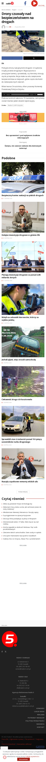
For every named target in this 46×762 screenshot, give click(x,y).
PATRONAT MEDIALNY (36, 718)
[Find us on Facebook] (2, 651)
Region (14, 10)
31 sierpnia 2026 (7, 198)
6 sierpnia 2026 (7, 363)
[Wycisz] (35, 94)
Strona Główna (6, 10)
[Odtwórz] (4, 94)
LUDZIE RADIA (39, 711)
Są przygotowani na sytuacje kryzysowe (17, 515)
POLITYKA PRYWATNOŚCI (35, 721)
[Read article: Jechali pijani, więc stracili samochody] (23, 341)
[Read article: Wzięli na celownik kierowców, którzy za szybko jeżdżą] (23, 299)
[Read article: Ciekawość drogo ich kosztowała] (23, 381)
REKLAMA (40, 715)
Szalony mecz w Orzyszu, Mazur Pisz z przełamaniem (21, 539)
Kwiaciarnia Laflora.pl (24, 744)
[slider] (40, 94)
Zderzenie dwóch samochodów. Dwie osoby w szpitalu (22, 532)
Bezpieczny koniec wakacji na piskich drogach (22, 195)
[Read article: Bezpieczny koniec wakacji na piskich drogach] (23, 177)
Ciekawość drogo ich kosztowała (17, 399)
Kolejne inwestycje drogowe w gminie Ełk (21, 235)
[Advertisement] (23, 562)
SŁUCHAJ (41, 5)
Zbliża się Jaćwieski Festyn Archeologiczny (17, 504)
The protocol (29, 739)
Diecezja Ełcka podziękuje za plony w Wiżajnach (19, 519)
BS (10, 27)
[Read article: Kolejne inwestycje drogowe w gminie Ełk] (23, 217)
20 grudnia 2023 (20, 27)
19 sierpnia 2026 (7, 280)
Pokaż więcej (23, 492)
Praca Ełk (5, 739)
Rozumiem (23, 759)
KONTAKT (40, 727)
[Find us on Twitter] (5, 651)
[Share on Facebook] (12, 58)
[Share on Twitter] (34, 58)
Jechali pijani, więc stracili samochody (19, 359)
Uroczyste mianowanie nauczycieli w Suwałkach (19, 536)
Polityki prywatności (32, 756)
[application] (23, 94)
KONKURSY (40, 708)
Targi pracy (39, 739)
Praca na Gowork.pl (8, 744)
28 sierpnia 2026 (7, 238)
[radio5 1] (23, 117)
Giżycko (20, 10)
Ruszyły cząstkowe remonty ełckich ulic (20, 481)
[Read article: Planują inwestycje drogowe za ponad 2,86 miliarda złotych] (23, 257)
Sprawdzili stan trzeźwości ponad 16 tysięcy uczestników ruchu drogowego (22, 440)
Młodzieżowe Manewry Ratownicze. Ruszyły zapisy (20, 512)
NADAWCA (40, 724)
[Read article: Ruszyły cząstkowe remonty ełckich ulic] (23, 463)
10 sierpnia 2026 (7, 323)
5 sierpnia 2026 (7, 402)
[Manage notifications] (4, 757)
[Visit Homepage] (10, 3)
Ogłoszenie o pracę (16, 739)
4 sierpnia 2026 (7, 445)
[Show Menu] (3, 3)
